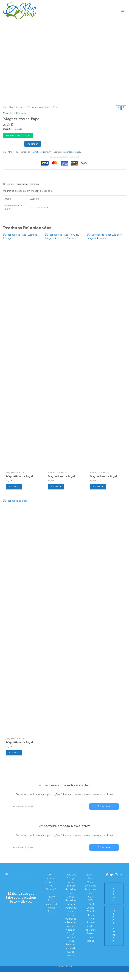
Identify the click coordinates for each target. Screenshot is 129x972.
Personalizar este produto (18, 135)
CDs (90, 896)
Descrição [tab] (8, 184)
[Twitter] (111, 874)
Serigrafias (90, 885)
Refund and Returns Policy (51, 908)
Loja (12, 107)
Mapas (90, 882)
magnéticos (68, 152)
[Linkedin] (121, 874)
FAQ (51, 885)
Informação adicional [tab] (28, 184)
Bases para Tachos (90, 937)
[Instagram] (116, 874)
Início (5, 107)
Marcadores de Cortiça (70, 893)
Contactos (50, 882)
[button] (113, 893)
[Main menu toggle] (123, 10)
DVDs (90, 900)
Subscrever (104, 806)
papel (78, 152)
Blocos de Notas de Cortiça (70, 930)
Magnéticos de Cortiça (70, 911)
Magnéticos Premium (26, 107)
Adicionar (33, 144)
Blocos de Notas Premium (70, 941)
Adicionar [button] (14, 486)
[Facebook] (106, 874)
